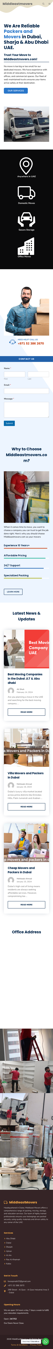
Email (7, 385)
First (6, 379)
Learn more (13, 592)
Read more (26, 712)
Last (29, 379)
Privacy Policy (36, 1345)
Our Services (16, 90)
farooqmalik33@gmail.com (19, 1281)
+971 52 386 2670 (31, 343)
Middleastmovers (17, 4)
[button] (43, 4)
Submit (9, 423)
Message (9, 399)
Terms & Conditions (19, 1345)
